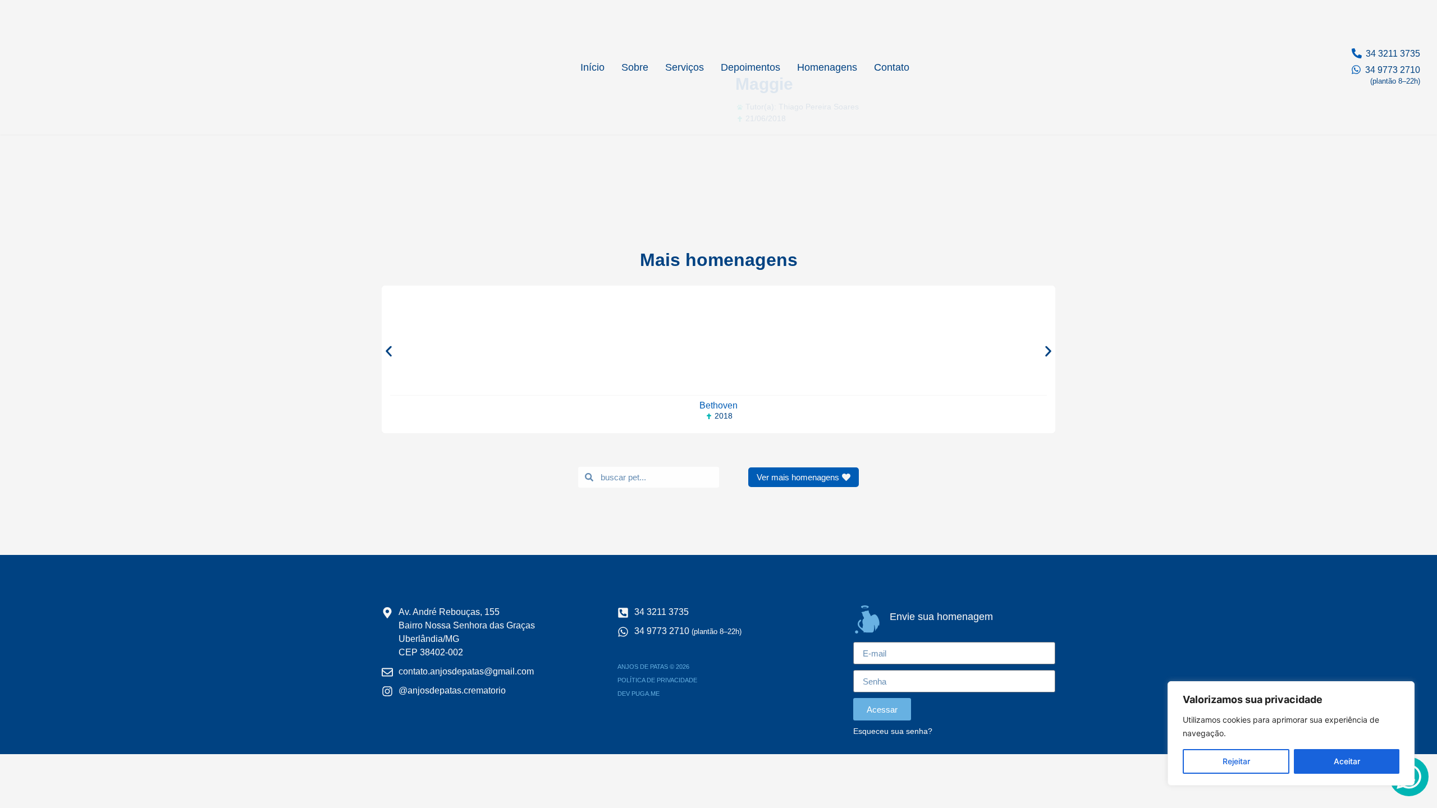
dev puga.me (638, 693)
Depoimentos (750, 67)
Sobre (634, 67)
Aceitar (1347, 761)
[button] (389, 351)
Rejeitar (1236, 761)
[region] (1291, 733)
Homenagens (827, 67)
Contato (891, 67)
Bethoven (718, 405)
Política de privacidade (657, 680)
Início (592, 67)
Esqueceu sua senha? (892, 731)
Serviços (684, 67)
